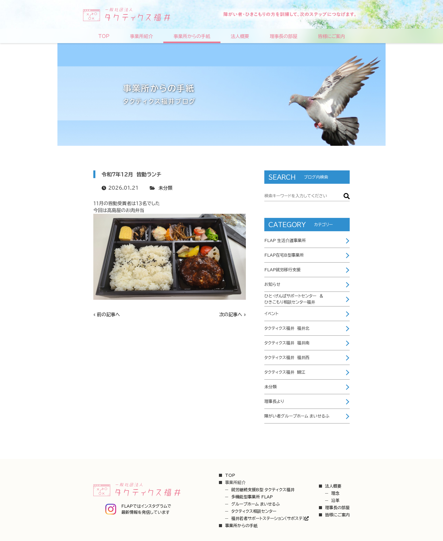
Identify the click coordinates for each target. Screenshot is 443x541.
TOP (230, 475)
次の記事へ (230, 314)
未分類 (165, 188)
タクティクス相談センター (253, 511)
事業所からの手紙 (241, 526)
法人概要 (333, 486)
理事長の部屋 (337, 508)
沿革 (335, 500)
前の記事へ (108, 314)
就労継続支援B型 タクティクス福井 (263, 490)
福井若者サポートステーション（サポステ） (268, 518)
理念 (335, 493)
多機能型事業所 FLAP (252, 497)
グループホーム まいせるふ (255, 504)
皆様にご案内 (337, 515)
